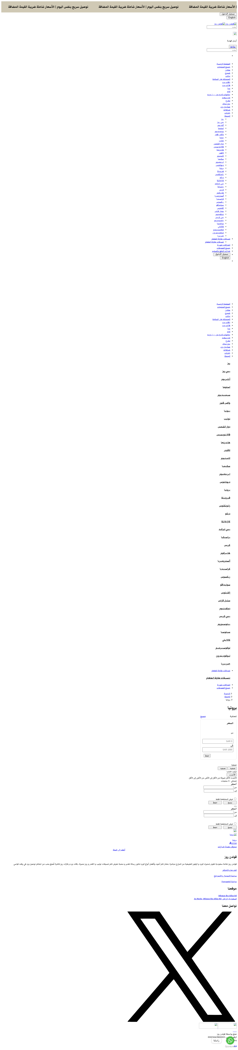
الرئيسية (227, 693)
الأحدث (233, 778)
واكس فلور (219, 134)
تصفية (234, 765)
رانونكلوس (219, 174)
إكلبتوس (220, 208)
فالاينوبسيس (219, 146)
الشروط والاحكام (229, 870)
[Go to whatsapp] (230, 1040)
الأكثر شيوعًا (225, 778)
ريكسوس (220, 202)
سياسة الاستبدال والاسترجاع (225, 875)
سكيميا (221, 159)
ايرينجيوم (220, 162)
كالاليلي (221, 226)
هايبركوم (220, 192)
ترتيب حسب (232, 771)
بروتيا (221, 168)
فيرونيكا (220, 171)
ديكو (222, 177)
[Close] (235, 806)
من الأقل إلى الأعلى (212, 778)
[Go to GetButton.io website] (230, 1047)
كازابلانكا (220, 180)
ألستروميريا (219, 195)
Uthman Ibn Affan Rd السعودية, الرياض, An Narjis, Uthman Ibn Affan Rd (215, 897)
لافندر (221, 152)
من (235, 787)
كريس (221, 189)
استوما (221, 128)
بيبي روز (220, 122)
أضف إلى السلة (119, 849)
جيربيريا (220, 235)
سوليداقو (220, 205)
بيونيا (222, 137)
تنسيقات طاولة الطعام (214, 242)
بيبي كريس (219, 217)
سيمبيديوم (219, 131)
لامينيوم (220, 156)
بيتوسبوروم (219, 220)
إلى (235, 790)
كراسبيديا (220, 199)
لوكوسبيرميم (218, 229)
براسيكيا (220, 186)
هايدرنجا (220, 149)
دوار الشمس (219, 143)
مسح (203, 716)
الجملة (227, 696)
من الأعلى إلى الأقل (196, 778)
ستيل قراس (219, 211)
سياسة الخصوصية (229, 881)
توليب (221, 140)
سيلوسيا (220, 223)
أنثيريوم (220, 125)
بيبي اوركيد (219, 183)
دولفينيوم (219, 214)
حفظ (207, 755)
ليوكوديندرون (218, 232)
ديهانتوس (220, 165)
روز (222, 119)
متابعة (232, 46)
